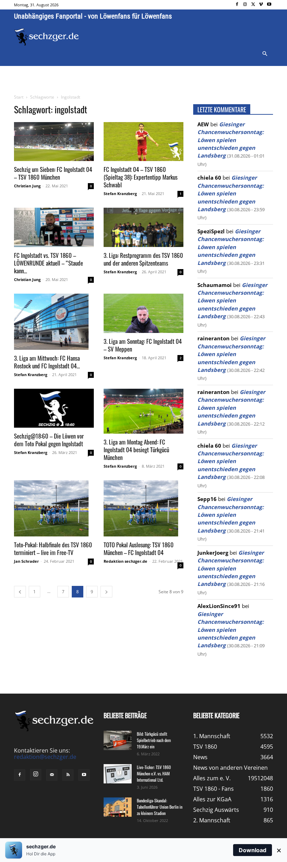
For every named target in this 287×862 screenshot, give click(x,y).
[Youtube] (269, 5)
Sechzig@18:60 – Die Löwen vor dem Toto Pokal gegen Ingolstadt (49, 440)
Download (252, 850)
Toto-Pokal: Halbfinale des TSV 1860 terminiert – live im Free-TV (53, 548)
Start (18, 97)
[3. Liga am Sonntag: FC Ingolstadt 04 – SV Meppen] (143, 313)
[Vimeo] (261, 5)
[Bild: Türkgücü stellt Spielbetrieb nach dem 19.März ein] (118, 740)
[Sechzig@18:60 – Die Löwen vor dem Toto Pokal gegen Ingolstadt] (54, 408)
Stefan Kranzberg (120, 193)
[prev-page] (20, 591)
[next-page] (106, 591)
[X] (253, 5)
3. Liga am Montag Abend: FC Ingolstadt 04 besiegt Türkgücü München (136, 449)
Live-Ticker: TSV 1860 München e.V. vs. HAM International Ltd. (154, 773)
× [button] (279, 850)
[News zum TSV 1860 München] (46, 37)
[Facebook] (237, 5)
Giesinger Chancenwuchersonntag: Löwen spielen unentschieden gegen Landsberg (230, 140)
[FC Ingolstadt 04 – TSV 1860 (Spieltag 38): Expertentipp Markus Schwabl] (143, 141)
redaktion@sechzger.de (45, 757)
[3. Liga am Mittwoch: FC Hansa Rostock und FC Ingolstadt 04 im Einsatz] (54, 322)
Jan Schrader (26, 561)
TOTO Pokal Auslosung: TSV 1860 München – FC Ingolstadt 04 (139, 548)
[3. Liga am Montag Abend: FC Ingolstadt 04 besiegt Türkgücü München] (143, 411)
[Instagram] (245, 5)
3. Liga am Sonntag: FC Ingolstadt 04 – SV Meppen (143, 345)
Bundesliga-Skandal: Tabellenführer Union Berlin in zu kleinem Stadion (159, 806)
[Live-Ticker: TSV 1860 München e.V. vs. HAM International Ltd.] (118, 773)
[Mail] (51, 775)
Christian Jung (27, 185)
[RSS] (68, 775)
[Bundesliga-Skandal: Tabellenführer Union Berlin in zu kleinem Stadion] (118, 807)
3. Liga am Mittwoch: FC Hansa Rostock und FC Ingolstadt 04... (47, 362)
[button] (264, 54)
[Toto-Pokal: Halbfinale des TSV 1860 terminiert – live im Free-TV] (54, 508)
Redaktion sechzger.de (125, 561)
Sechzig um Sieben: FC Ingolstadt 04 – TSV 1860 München (53, 173)
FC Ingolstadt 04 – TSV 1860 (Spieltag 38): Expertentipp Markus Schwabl (140, 177)
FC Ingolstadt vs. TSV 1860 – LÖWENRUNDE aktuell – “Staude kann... (48, 263)
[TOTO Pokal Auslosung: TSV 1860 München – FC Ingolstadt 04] (143, 508)
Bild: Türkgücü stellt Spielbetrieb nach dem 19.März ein (154, 740)
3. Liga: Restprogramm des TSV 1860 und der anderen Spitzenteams (143, 259)
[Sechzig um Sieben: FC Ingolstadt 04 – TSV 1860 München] (54, 141)
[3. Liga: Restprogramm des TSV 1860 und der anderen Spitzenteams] (143, 227)
